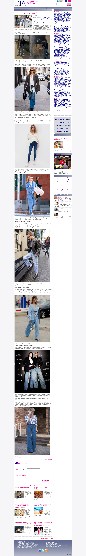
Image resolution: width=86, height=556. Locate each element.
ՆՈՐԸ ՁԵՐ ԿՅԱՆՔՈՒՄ (58, 135)
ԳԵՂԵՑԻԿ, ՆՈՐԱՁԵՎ (41, 7)
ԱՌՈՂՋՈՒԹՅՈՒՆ (58, 7)
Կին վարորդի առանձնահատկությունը (64, 211)
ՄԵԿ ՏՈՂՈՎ (56, 10)
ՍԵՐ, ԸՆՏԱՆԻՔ (50, 7)
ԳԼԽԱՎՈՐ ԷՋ (17, 7)
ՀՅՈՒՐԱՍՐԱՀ (33, 7)
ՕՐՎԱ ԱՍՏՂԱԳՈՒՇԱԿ (58, 175)
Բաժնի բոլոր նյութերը (47, 538)
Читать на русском (48, 459)
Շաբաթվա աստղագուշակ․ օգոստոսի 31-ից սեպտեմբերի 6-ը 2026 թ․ (62, 216)
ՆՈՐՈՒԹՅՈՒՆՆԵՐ (25, 7)
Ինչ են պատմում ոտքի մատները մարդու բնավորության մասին (62, 199)
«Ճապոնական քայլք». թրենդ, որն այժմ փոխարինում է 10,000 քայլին (62, 205)
